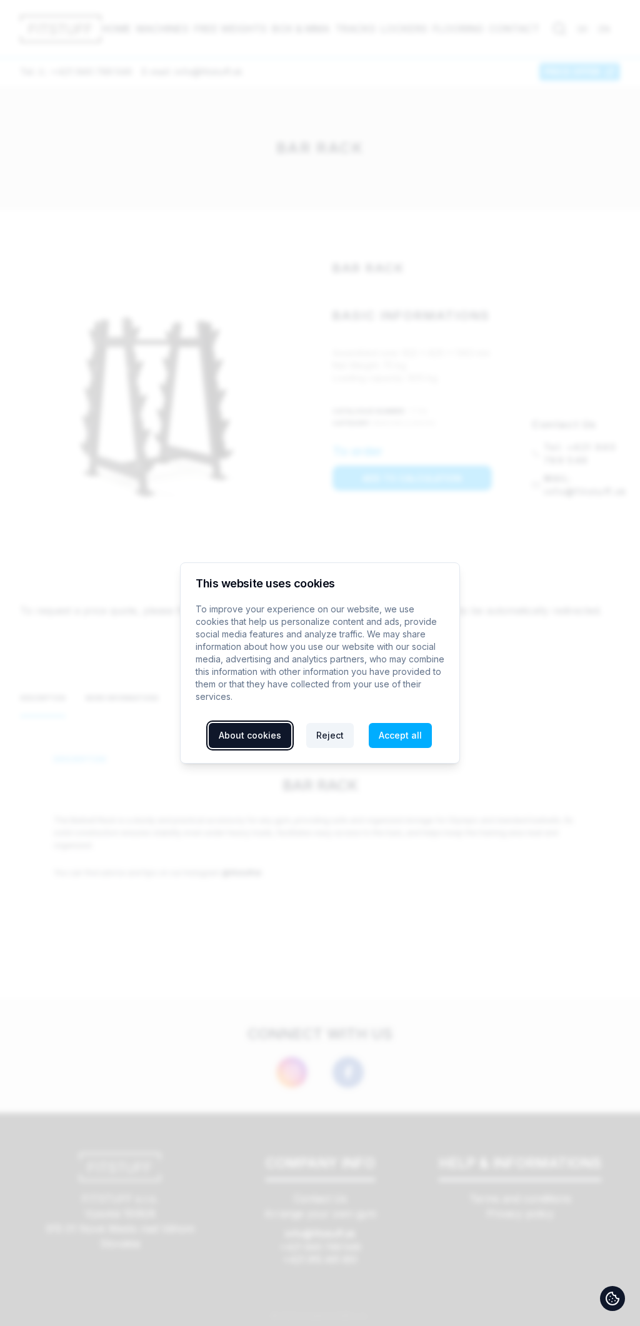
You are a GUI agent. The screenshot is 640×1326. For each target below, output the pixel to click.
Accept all (400, 735)
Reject (330, 735)
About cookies (250, 735)
